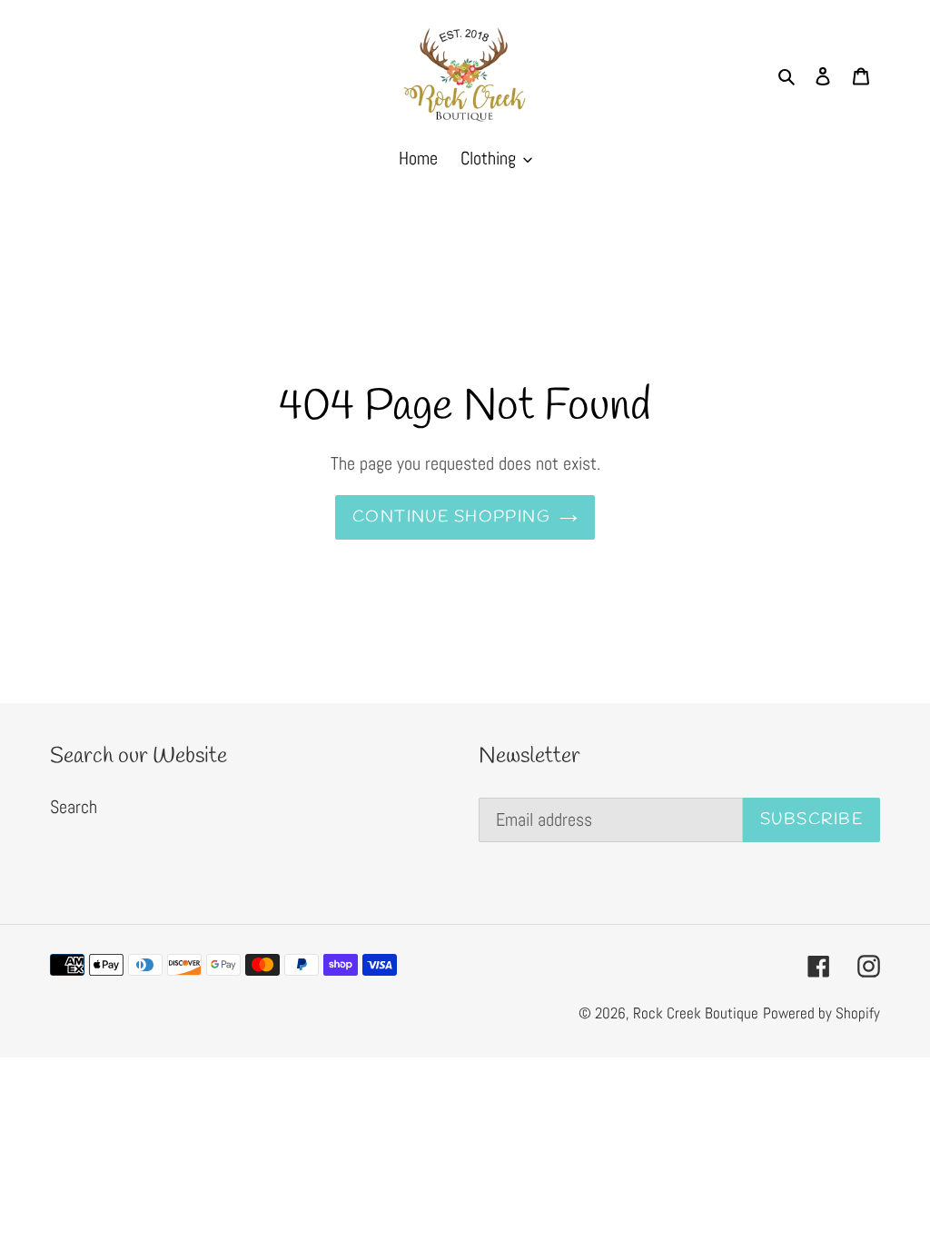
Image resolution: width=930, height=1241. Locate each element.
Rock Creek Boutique (695, 1013)
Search (73, 807)
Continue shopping (451, 517)
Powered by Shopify (821, 1013)
